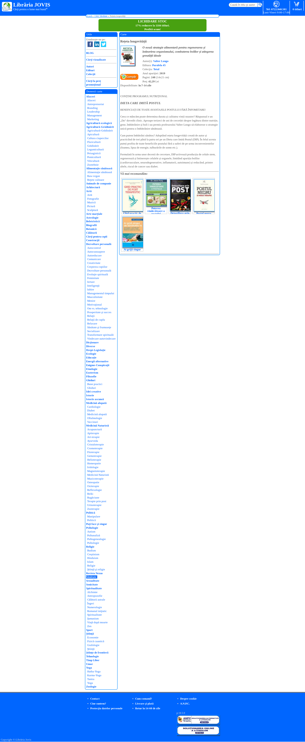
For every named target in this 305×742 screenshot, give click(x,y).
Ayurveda (92, 440)
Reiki (90, 493)
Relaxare (92, 323)
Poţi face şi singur (96, 524)
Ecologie (91, 353)
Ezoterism (92, 372)
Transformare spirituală (100, 334)
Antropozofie (94, 595)
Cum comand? (143, 698)
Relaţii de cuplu (96, 319)
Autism (91, 531)
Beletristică (93, 221)
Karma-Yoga (94, 675)
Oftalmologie (94, 418)
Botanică (91, 228)
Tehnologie (92, 656)
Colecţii (90, 74)
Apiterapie (93, 433)
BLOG (90, 53)
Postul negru (203, 213)
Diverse (90, 346)
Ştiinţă (90, 633)
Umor (89, 664)
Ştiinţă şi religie (96, 569)
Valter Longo (161, 61)
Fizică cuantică (95, 641)
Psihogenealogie (96, 539)
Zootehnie (93, 164)
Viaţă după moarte (97, 622)
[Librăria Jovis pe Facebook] (90, 44)
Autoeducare (94, 255)
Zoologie (91, 686)
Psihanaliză (93, 535)
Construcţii (92, 240)
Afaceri (90, 96)
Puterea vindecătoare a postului (156, 211)
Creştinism (93, 554)
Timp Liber (92, 660)
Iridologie (92, 467)
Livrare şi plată (144, 703)
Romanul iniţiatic (97, 611)
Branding (92, 108)
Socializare (93, 331)
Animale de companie (98, 183)
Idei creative (93, 391)
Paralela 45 (159, 65)
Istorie (90, 395)
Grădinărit (93, 145)
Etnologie (91, 369)
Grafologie (93, 645)
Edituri (90, 70)
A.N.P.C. (185, 703)
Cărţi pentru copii (96, 236)
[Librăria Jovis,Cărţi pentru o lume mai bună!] (7, 7)
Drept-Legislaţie (95, 350)
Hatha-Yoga (94, 671)
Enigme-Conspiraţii (97, 365)
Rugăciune (93, 497)
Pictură (91, 206)
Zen (89, 626)
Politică (90, 512)
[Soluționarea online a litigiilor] (198, 734)
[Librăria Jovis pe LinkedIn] (96, 44)
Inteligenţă (93, 285)
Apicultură (93, 134)
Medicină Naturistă (97, 425)
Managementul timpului (100, 293)
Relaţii (91, 315)
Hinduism (92, 558)
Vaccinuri (92, 421)
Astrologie (92, 217)
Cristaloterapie (95, 444)
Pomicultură (94, 157)
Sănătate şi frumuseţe (99, 327)
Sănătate (91, 576)
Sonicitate (92, 584)
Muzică (91, 202)
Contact (95, 698)
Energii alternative (97, 361)
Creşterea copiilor (97, 266)
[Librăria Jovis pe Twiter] (103, 44)
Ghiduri (90, 380)
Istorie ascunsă (95, 399)
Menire (91, 300)
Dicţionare (92, 342)
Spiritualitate (94, 588)
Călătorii (91, 232)
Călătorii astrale (96, 599)
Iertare (91, 281)
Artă (89, 191)
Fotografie (93, 198)
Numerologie (94, 607)
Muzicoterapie (95, 478)
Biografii (91, 225)
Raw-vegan (93, 176)
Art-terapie (93, 437)
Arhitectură (93, 187)
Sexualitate (92, 580)
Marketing (93, 119)
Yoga (89, 667)
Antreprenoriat (95, 104)
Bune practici (94, 384)
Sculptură (92, 210)
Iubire (90, 289)
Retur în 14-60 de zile (147, 708)
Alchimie (92, 592)
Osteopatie (93, 482)
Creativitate (93, 263)
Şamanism (93, 618)
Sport (89, 630)
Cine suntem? (98, 703)
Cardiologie (94, 406)
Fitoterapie (93, 452)
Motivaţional (94, 304)
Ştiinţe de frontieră (97, 652)
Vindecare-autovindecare (101, 338)
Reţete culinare (95, 179)
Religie (90, 546)
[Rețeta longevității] (127, 65)
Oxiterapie (93, 486)
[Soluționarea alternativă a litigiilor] (198, 723)
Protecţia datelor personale (106, 708)
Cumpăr (131, 76)
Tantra (90, 679)
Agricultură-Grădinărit (100, 126)
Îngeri (90, 603)
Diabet (91, 410)
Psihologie (92, 527)
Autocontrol (94, 247)
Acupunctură (94, 429)
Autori (90, 66)
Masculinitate (95, 297)
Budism (91, 550)
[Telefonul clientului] (276, 4)
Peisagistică (94, 153)
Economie (92, 637)
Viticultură (93, 160)
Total (156, 69)
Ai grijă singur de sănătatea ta (132, 251)
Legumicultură (95, 149)
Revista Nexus (94, 573)
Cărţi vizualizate (96, 59)
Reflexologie (94, 489)
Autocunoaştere (96, 251)
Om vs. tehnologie (97, 308)
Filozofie (91, 376)
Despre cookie (188, 698)
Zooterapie (93, 508)
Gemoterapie (94, 455)
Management (94, 115)
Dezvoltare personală (98, 244)
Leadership (93, 111)
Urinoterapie (94, 505)
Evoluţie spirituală (97, 274)
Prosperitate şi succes (99, 312)
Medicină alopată (96, 403)
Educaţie (91, 357)
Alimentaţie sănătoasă (99, 168)
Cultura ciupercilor (98, 138)
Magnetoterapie (96, 471)
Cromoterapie (95, 448)
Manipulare (93, 516)
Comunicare (94, 259)
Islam (90, 561)
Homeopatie (94, 463)
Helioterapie (94, 459)
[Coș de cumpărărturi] (297, 4)
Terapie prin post (96, 501)
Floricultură (94, 142)
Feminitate (93, 278)
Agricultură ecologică (99, 123)
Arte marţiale (94, 213)
